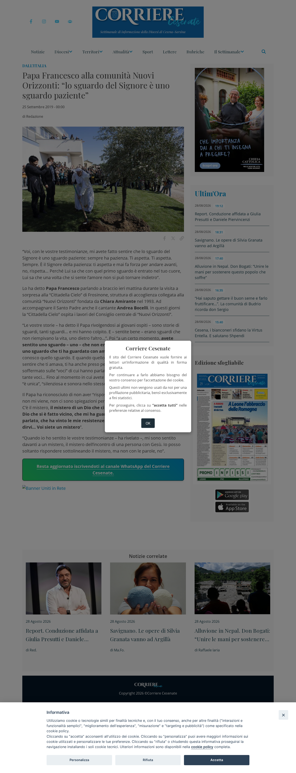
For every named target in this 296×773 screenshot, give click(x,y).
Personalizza (79, 760)
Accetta (216, 760)
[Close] (283, 715)
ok (148, 423)
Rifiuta (148, 760)
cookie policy (202, 747)
